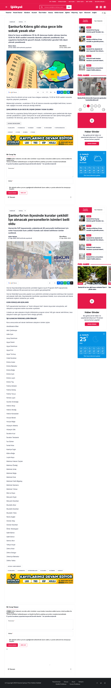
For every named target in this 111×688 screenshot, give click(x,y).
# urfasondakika (60, 127)
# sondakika (21, 570)
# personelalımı (32, 570)
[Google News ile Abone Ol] (13, 92)
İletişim (81, 682)
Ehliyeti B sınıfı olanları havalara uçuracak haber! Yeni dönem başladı (94, 60)
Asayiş (50, 12)
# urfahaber (48, 127)
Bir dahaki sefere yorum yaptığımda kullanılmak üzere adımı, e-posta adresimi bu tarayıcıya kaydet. (39, 188)
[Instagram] (104, 683)
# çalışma (43, 570)
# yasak (33, 132)
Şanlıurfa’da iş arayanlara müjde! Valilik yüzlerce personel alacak (94, 70)
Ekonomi (87, 12)
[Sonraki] (103, 113)
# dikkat (10, 132)
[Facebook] (97, 683)
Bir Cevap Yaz (11, 154)
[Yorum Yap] (47, 92)
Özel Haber (42, 12)
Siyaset (34, 12)
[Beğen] (38, 92)
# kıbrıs (25, 132)
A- (55, 92)
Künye (66, 682)
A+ (51, 92)
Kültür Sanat (59, 12)
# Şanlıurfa (11, 127)
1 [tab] (84, 109)
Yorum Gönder (12, 193)
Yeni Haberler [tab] (98, 21)
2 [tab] (88, 109)
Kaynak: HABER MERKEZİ (14, 566)
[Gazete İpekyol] (16, 7)
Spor (81, 12)
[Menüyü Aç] (6, 7)
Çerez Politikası (75, 684)
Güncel (89, 37)
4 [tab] (95, 109)
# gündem (30, 127)
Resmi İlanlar (17, 12)
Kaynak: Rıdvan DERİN (14, 123)
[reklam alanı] (40, 140)
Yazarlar (8, 12)
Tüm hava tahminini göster (92, 179)
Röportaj (74, 12)
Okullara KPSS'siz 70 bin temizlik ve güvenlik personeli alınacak (95, 41)
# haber (39, 127)
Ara (69, 7)
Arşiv (73, 682)
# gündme (52, 570)
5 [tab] (99, 109)
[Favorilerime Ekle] (43, 92)
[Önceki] (80, 113)
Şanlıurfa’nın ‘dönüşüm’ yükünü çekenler (92, 101)
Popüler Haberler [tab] (85, 21)
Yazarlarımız (56, 682)
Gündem (27, 12)
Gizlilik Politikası (61, 684)
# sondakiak (21, 127)
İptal (17, 607)
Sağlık (94, 12)
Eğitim (67, 12)
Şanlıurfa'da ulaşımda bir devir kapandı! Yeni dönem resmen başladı (94, 51)
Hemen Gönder (91, 147)
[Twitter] (101, 683)
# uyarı (18, 132)
